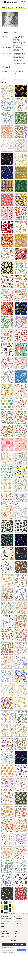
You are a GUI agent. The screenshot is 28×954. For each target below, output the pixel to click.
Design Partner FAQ (5, 936)
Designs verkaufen (5, 933)
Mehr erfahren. (9, 952)
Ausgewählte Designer (5, 921)
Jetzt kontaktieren (14, 944)
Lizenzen (3, 926)
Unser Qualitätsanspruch (6, 918)
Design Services (17, 921)
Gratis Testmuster (17, 923)
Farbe (15, 79)
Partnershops (4, 923)
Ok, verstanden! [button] (21, 949)
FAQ (2, 928)
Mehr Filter (3, 82)
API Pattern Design (18, 918)
